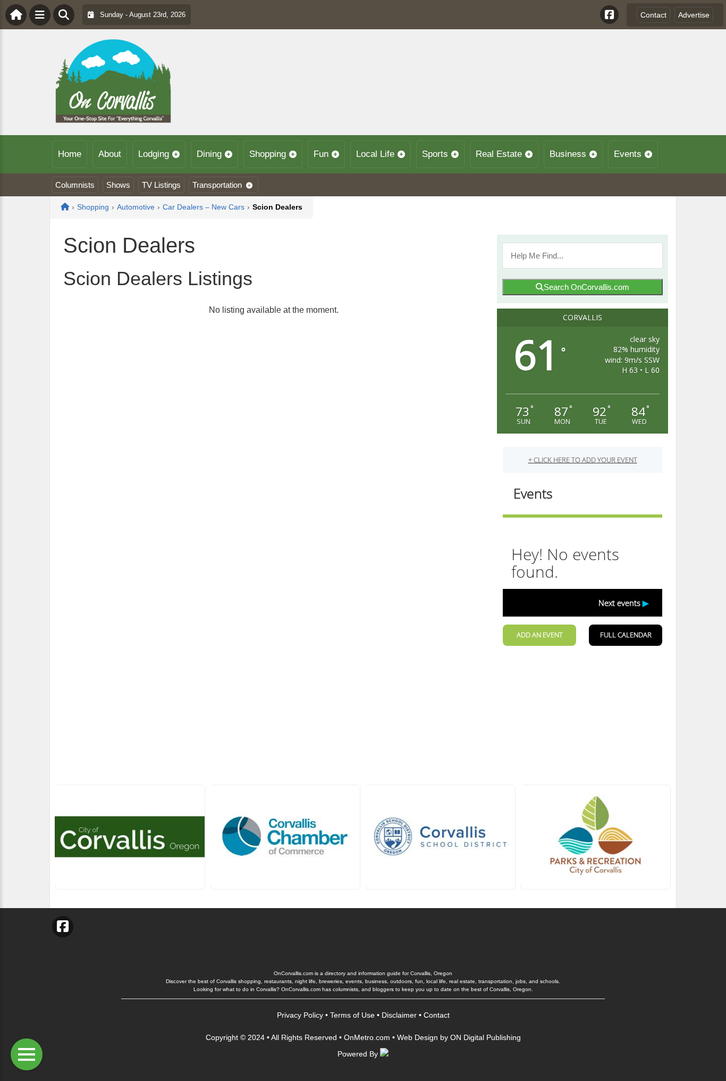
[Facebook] (609, 14)
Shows (118, 184)
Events (627, 154)
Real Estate (499, 154)
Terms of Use (352, 1015)
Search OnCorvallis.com (586, 287)
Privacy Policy (300, 1015)
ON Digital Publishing (485, 1037)
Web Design (417, 1037)
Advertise (694, 15)
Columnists (75, 184)
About (109, 154)
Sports (435, 154)
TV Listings (161, 184)
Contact (653, 15)
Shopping (267, 154)
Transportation (217, 184)
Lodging (153, 154)
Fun (321, 154)
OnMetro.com (367, 1037)
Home (69, 154)
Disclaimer (399, 1015)
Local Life (375, 154)
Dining (209, 154)
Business (568, 154)
